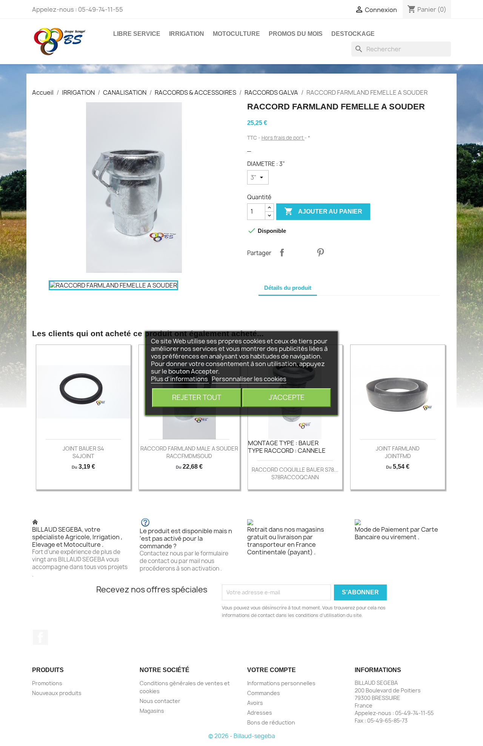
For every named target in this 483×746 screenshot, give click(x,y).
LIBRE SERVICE (136, 34)
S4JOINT (83, 456)
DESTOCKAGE (353, 34)
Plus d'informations (180, 379)
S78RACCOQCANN (295, 477)
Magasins (152, 710)
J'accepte (287, 397)
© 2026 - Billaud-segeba (241, 736)
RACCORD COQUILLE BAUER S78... (295, 469)
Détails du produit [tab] (287, 288)
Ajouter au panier (323, 211)
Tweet (301, 252)
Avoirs (255, 702)
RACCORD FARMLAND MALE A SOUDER (189, 448)
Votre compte (271, 670)
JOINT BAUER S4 (83, 448)
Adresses (259, 712)
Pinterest (320, 252)
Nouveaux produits (57, 693)
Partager (281, 252)
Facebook (40, 637)
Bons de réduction (271, 722)
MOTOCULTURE (236, 34)
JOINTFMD (398, 456)
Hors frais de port (283, 137)
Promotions (47, 683)
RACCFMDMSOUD (189, 456)
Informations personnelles (281, 683)
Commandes (263, 693)
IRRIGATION (186, 34)
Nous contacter (160, 700)
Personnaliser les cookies (249, 379)
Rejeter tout (196, 397)
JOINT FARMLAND (398, 448)
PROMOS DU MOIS (296, 34)
